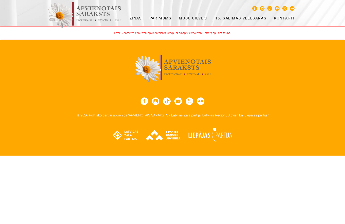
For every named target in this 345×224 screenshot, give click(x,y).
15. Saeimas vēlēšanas (241, 18)
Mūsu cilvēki (193, 18)
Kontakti (284, 18)
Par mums (161, 18)
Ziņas (136, 18)
